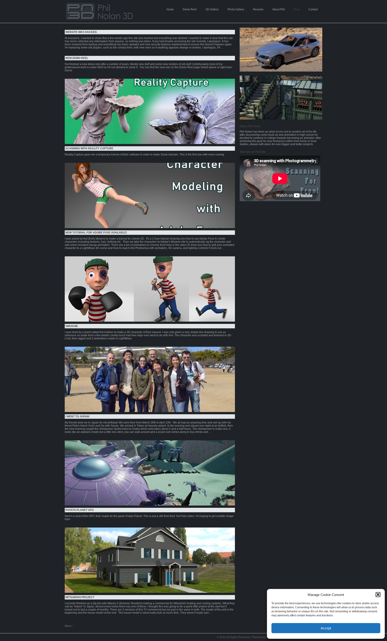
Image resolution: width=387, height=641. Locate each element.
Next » (69, 626)
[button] (378, 594)
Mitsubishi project (79, 597)
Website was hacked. (81, 32)
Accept (326, 628)
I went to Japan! (77, 416)
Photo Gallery (236, 9)
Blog (296, 9)
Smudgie (71, 326)
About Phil (278, 9)
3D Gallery (212, 9)
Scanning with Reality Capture (89, 148)
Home (170, 9)
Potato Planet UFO (79, 510)
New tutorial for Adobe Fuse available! (96, 232)
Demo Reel (190, 9)
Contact (313, 9)
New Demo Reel (76, 58)
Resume (258, 9)
